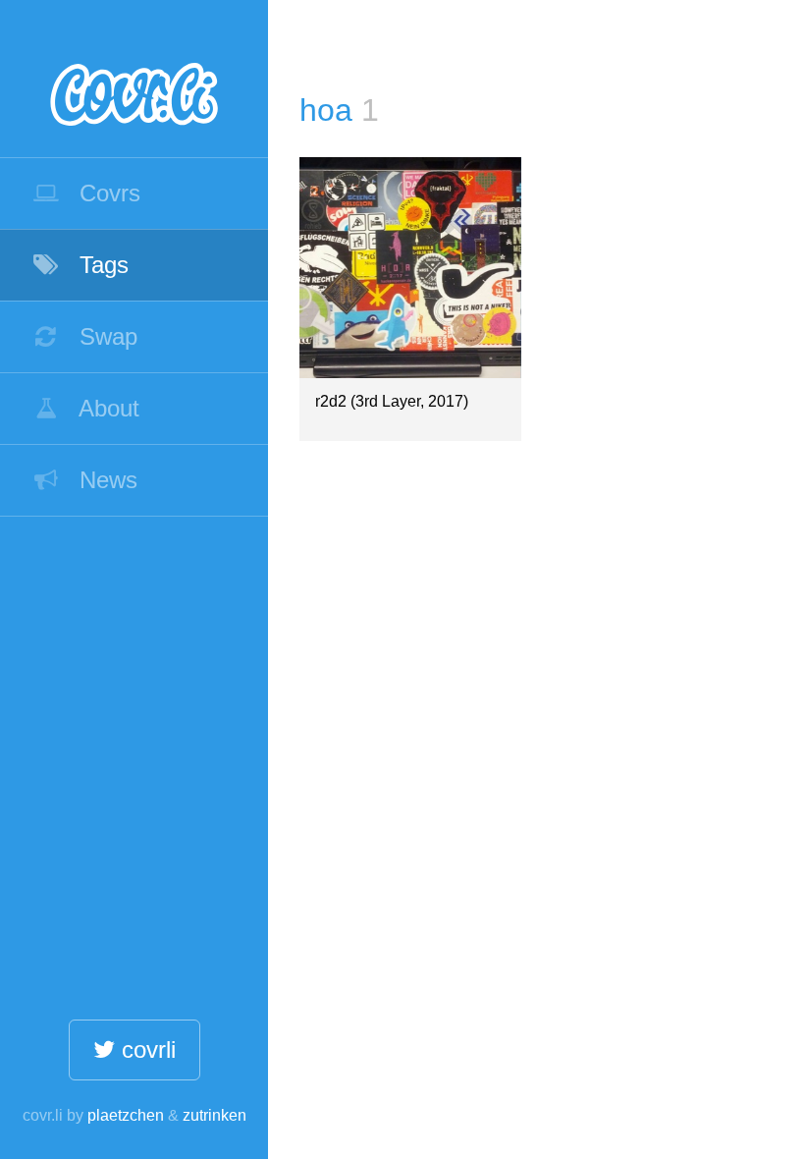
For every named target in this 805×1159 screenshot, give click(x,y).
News (105, 480)
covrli (145, 1049)
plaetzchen (125, 1115)
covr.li (134, 78)
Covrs (106, 193)
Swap (105, 336)
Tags (101, 264)
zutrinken (214, 1115)
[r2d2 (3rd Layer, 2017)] (409, 267)
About (106, 408)
